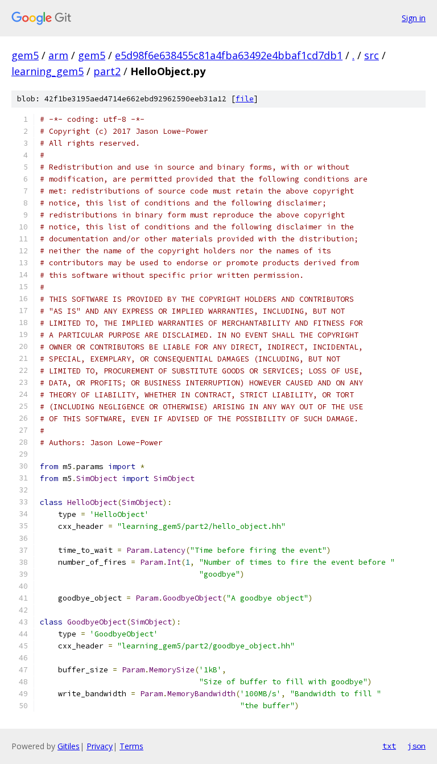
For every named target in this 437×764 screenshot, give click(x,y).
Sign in (414, 18)
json (416, 746)
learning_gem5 (47, 71)
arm (58, 55)
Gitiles (68, 746)
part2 (107, 71)
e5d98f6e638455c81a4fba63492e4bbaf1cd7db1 (229, 55)
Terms (131, 746)
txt (389, 746)
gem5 (25, 55)
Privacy (99, 746)
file (245, 99)
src (371, 55)
